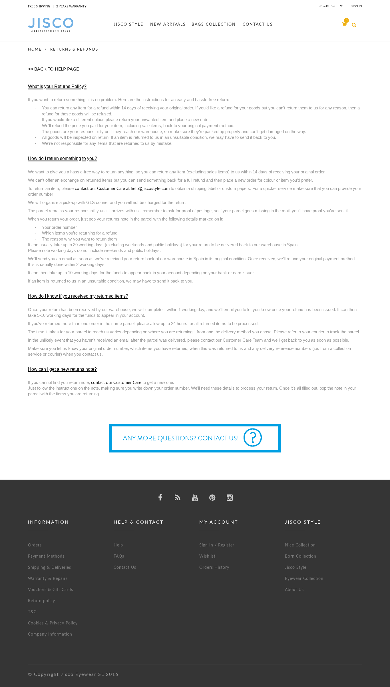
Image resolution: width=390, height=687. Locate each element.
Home (35, 49)
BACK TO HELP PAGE (56, 69)
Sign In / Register (216, 545)
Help (118, 545)
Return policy (41, 601)
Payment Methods (46, 556)
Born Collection (300, 556)
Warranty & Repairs (48, 579)
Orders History (214, 568)
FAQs (119, 556)
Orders (35, 545)
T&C (32, 612)
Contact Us (125, 568)
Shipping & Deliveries (49, 568)
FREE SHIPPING (39, 6)
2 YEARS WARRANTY (71, 6)
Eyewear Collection (304, 579)
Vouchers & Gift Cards (50, 590)
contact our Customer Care (116, 382)
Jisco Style (295, 568)
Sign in (356, 6)
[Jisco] (50, 25)
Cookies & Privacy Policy (53, 623)
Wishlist (207, 556)
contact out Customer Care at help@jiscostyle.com (122, 189)
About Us (294, 590)
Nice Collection (300, 545)
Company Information (50, 634)
